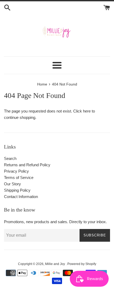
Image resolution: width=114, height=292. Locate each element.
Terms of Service (18, 177)
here (87, 111)
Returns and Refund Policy (27, 165)
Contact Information (21, 196)
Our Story (12, 184)
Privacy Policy (16, 171)
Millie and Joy (55, 264)
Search (10, 158)
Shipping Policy (17, 190)
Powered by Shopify (81, 264)
